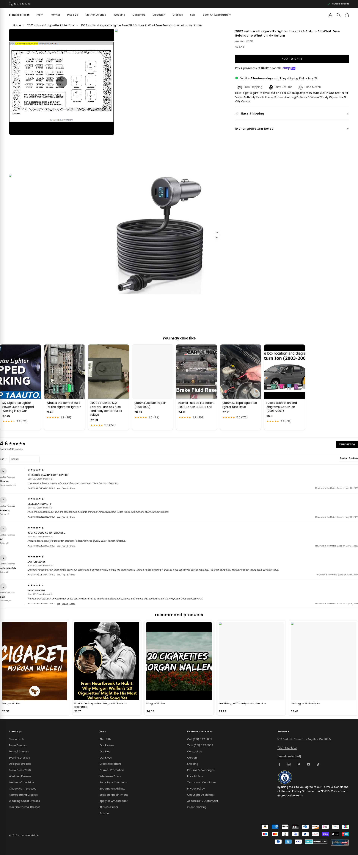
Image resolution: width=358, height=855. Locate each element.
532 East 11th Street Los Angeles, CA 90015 (304, 739)
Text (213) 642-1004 (200, 745)
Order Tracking (197, 807)
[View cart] (347, 15)
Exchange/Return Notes (254, 129)
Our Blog (105, 751)
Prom (40, 15)
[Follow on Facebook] (279, 764)
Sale (193, 15)
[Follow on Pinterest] (299, 764)
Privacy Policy (196, 788)
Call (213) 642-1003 (199, 739)
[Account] (330, 15)
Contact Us (194, 751)
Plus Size (72, 15)
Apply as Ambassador (114, 801)
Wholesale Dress (110, 776)
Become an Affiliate (112, 788)
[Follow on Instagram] (289, 764)
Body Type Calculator (114, 782)
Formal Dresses (19, 751)
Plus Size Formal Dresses (24, 807)
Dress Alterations (110, 764)
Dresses (178, 15)
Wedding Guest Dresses (24, 801)
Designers (139, 15)
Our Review (107, 745)
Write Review (347, 444)
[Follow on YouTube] (308, 764)
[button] (61, 81)
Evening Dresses (19, 758)
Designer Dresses (20, 764)
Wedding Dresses (20, 776)
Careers (192, 758)
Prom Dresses (18, 745)
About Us (105, 739)
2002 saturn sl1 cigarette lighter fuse (50, 25)
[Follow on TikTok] (318, 764)
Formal (55, 15)
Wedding (119, 15)
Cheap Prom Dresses (22, 788)
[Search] (338, 15)
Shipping (192, 764)
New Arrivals (16, 739)
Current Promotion (112, 770)
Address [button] (283, 731)
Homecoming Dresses (23, 795)
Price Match (195, 776)
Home (17, 25)
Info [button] (103, 731)
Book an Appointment (114, 795)
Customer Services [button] (200, 731)
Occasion (159, 15)
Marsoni (240, 41)
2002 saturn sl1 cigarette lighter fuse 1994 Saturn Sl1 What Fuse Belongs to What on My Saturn (141, 25)
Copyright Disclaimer (200, 795)
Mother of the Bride (21, 782)
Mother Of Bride (96, 15)
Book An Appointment (217, 15)
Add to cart (292, 59)
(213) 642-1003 (287, 748)
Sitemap (105, 813)
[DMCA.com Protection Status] (316, 841)
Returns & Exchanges (201, 770)
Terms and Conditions (201, 782)
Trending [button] (15, 731)
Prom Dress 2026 (20, 770)
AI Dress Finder (109, 807)
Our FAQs (106, 758)
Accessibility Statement (202, 801)
